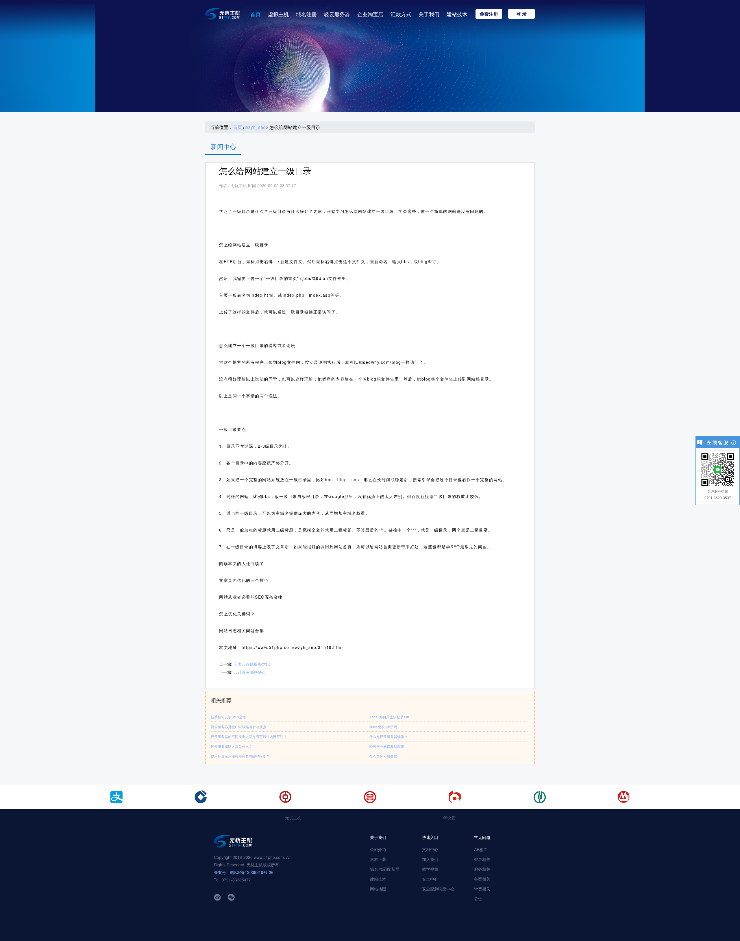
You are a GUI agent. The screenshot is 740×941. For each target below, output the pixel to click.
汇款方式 (401, 14)
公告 (478, 898)
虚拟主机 (278, 14)
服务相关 (482, 869)
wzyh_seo (255, 127)
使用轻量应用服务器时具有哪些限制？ (240, 756)
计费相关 (482, 889)
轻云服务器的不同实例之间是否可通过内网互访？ (249, 736)
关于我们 (429, 14)
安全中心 (430, 879)
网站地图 (378, 889)
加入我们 (430, 859)
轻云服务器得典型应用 (386, 746)
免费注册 (489, 13)
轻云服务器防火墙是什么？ (231, 746)
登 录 (521, 13)
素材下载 (378, 859)
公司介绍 (378, 849)
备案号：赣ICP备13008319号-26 (243, 872)
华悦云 (449, 817)
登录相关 (482, 859)
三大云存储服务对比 (252, 664)
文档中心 (430, 849)
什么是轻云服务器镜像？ (388, 736)
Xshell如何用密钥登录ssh (389, 716)
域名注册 (306, 14)
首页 (255, 14)
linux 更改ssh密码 (383, 726)
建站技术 (457, 14)
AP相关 (480, 849)
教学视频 (430, 869)
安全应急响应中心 (438, 889)
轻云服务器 (337, 14)
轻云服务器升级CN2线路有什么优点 (239, 726)
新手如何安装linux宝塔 (228, 716)
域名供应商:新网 (384, 869)
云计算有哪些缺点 (250, 672)
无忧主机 (293, 817)
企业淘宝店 (370, 14)
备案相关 (482, 879)
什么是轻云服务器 (383, 756)
